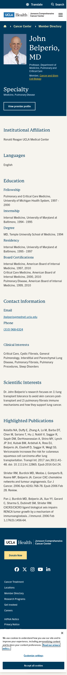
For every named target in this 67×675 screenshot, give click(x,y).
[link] (17, 569)
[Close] (62, 633)
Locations (9, 587)
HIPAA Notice (11, 619)
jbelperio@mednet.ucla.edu (20, 317)
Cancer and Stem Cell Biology (43, 77)
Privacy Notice (11, 624)
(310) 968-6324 (13, 329)
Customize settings (33, 655)
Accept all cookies (33, 665)
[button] (34, 4)
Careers (8, 610)
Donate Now (15, 555)
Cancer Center (22, 26)
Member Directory (50, 26)
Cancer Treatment (14, 581)
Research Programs (14, 598)
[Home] (5, 26)
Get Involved (10, 604)
